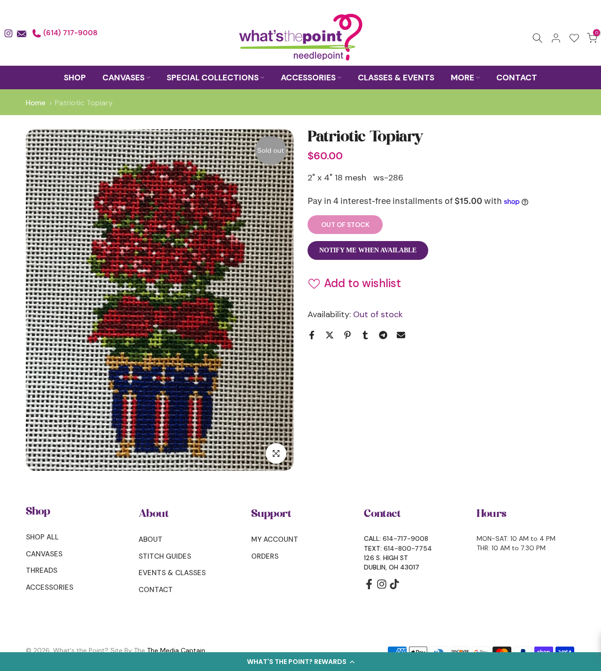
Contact (156, 589)
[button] (300, 661)
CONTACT (516, 77)
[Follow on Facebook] (369, 587)
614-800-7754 (408, 548)
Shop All (42, 537)
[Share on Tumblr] (365, 335)
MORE (462, 77)
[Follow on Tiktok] (394, 587)
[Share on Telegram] (383, 335)
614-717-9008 (405, 538)
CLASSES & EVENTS (396, 77)
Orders (264, 556)
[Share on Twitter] (329, 335)
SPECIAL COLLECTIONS (213, 77)
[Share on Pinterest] (347, 335)
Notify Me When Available (367, 250)
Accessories (49, 587)
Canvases (44, 554)
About (150, 539)
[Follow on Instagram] (382, 587)
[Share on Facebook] (312, 335)
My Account (274, 539)
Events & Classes (172, 572)
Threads (41, 570)
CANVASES (123, 77)
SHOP (75, 77)
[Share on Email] (401, 335)
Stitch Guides (165, 556)
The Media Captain (176, 650)
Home (36, 103)
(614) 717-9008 (69, 33)
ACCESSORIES (308, 77)
